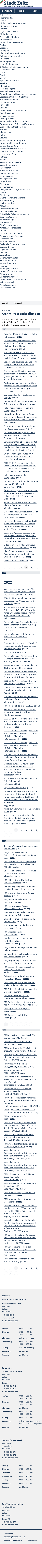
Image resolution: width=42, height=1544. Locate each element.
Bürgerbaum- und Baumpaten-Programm (18, 94)
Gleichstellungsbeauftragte (12, 53)
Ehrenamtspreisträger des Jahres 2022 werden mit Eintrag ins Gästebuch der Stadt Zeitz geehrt (20, 355)
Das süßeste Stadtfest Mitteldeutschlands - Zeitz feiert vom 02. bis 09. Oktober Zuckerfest (21, 757)
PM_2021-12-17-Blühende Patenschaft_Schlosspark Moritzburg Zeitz (20, 855)
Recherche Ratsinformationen (13, 244)
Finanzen (4, 266)
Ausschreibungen (8, 219)
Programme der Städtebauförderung (17, 124)
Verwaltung (5, 255)
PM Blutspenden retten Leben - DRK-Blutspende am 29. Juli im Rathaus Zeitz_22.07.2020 (20, 1057)
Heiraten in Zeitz (7, 69)
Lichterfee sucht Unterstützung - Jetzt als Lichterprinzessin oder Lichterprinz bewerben (21, 514)
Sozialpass (4, 47)
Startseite (6, 303)
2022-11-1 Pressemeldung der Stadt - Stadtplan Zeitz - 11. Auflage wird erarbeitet (20, 601)
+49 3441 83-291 (9, 1452)
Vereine (3, 83)
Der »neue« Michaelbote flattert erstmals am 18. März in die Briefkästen (21, 484)
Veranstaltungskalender (11, 162)
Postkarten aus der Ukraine (16, 560)
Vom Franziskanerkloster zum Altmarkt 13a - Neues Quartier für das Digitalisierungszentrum (19, 591)
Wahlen (3, 252)
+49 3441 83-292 (9, 1455)
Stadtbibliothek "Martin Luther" (14, 96)
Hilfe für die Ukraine (9, 64)
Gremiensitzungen (8, 217)
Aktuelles (4, 206)
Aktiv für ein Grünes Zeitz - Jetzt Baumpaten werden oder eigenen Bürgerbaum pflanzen (19, 554)
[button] (35, 11)
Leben (3, 20)
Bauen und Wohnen (9, 99)
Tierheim (4, 129)
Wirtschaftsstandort (9, 276)
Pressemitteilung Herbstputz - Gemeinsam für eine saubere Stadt (19, 636)
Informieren (5, 167)
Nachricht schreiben (10, 1320)
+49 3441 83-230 (9, 1522)
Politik (3, 230)
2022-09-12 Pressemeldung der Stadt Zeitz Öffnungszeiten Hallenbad (21, 781)
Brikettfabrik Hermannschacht (13, 148)
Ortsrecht (4, 192)
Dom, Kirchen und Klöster (11, 151)
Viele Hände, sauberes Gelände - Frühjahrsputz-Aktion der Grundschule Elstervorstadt (21, 364)
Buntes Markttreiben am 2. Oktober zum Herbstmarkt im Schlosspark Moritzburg (20, 712)
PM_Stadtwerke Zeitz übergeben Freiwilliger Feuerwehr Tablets (19, 969)
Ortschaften (5, 15)
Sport (2, 75)
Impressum (32, 1540)
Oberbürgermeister (9, 257)
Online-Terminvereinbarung (12, 197)
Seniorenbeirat (7, 247)
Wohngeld (4, 50)
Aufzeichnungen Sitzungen (12, 236)
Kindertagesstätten (8, 26)
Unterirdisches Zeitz (9, 146)
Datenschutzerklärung (13, 1540)
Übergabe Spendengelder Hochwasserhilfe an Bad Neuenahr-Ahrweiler (20, 873)
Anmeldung (8, 1533)
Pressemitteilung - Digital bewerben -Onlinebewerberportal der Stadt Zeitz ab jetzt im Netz (21, 659)
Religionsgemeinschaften (11, 56)
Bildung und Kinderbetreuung (13, 23)
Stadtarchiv (5, 195)
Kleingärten (5, 86)
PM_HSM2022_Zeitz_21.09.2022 (18, 705)
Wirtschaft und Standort (11, 271)
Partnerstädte (6, 17)
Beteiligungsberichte (9, 268)
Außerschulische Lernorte (11, 42)
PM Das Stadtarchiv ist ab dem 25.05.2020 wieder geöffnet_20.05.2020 (17, 1091)
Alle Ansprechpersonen (14, 1299)
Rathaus (3, 157)
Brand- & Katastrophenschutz (13, 127)
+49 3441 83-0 (8, 1315)
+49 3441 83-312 (9, 1386)
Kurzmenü (17, 303)
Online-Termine (7, 203)
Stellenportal (6, 222)
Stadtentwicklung (8, 102)
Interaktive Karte (7, 287)
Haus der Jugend (7, 88)
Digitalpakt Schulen (9, 31)
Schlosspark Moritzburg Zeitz (13, 140)
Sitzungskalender (8, 241)
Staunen (3, 137)
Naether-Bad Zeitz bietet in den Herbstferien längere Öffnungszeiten (18, 941)
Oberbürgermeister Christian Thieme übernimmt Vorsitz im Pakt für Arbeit (21, 690)
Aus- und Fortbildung (9, 37)
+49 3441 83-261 (9, 1388)
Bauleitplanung (7, 113)
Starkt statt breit (11, 652)
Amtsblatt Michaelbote (10, 227)
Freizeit (3, 72)
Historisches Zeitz (8, 154)
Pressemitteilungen (9, 208)
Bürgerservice (6, 176)
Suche (21, 11)
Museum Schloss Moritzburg (13, 143)
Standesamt (5, 184)
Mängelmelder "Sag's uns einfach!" (15, 189)
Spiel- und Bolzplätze (9, 80)
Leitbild (3, 107)
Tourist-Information (9, 170)
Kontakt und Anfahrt (9, 260)
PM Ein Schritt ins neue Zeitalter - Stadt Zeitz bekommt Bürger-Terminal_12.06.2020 (19, 1137)
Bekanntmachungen (9, 211)
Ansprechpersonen (8, 263)
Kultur (3, 135)
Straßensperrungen (9, 225)
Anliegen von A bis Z (9, 178)
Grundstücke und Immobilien (13, 110)
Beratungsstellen (7, 61)
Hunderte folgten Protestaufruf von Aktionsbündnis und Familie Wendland (20, 505)
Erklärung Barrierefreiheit (14, 1537)
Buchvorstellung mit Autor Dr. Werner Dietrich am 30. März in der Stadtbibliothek (20, 456)
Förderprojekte (7, 118)
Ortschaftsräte (6, 238)
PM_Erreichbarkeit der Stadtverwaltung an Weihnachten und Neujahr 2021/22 (20, 864)
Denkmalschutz (7, 116)
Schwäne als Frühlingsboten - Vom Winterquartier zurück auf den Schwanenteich (19, 435)
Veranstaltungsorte (8, 165)
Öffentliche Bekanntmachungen (14, 214)
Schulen (3, 28)
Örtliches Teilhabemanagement (14, 67)
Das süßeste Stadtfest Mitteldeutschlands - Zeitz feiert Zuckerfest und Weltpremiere (21, 699)
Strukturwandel (7, 274)
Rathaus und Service (9, 173)
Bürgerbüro (5, 181)
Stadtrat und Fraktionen (11, 233)
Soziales (3, 45)
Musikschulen (6, 39)
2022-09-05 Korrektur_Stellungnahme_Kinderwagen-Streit (22, 809)
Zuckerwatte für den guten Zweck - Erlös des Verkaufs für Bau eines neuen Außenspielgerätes (21, 646)
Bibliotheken (6, 34)
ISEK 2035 (4, 105)
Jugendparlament (8, 249)
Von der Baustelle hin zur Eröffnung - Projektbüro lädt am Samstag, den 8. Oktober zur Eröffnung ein (20, 674)
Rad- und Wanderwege (10, 91)
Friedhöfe (4, 58)
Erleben (3, 159)
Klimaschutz (5, 132)
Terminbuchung (7, 200)
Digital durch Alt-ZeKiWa (15, 787)
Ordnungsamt (6, 187)
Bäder (2, 78)
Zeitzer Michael (7, 282)
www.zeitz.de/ (8, 1318)
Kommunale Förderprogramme (14, 121)
